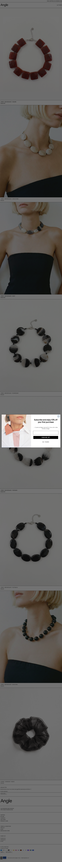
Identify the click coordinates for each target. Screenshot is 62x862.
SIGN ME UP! (46, 437)
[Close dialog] (58, 416)
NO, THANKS (45, 442)
